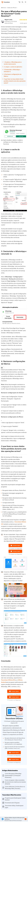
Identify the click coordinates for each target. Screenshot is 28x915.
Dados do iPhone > (12, 7)
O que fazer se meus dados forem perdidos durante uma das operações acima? (15, 81)
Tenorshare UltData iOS (8, 680)
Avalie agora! (23, 23)
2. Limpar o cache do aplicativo (13, 67)
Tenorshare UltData (14, 718)
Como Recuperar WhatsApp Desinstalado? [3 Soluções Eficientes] (13, 775)
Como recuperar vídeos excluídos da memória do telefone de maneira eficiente (15, 782)
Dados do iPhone (9, 23)
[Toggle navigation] (25, 2)
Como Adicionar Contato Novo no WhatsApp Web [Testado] (15, 787)
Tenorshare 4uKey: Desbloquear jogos (14, 806)
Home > (5, 7)
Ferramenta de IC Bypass (12, 803)
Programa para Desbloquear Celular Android (15, 799)
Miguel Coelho (8, 19)
